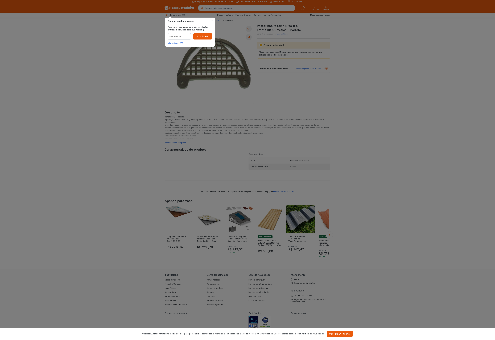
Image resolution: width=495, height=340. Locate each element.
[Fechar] (212, 20)
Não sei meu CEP (175, 43)
